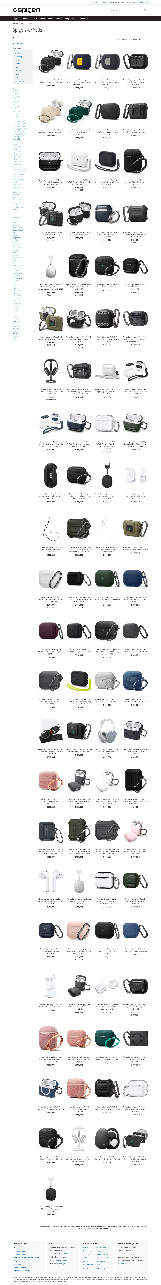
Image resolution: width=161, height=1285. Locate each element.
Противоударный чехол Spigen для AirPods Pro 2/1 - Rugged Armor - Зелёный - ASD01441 (135, 444)
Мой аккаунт (18, 1264)
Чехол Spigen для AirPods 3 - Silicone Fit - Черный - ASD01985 (135, 650)
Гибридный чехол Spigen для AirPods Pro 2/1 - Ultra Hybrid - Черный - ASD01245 (107, 901)
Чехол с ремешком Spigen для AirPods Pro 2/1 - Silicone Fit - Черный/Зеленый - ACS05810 (79, 701)
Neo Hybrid (87, 1247)
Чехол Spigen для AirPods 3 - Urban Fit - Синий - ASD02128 (135, 700)
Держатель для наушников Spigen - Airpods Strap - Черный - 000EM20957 (51, 549)
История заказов (20, 1267)
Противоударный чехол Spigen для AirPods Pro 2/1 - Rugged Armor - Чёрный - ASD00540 (51, 182)
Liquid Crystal (88, 1265)
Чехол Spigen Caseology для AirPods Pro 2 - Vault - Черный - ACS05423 (50, 496)
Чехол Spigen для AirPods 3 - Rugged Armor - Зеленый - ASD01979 (135, 901)
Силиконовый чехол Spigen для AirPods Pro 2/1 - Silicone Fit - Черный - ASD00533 (107, 651)
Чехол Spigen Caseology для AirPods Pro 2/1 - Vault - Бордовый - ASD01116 (51, 651)
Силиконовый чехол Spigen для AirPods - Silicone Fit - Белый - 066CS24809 (107, 801)
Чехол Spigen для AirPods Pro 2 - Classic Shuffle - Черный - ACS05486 (135, 1059)
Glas (99, 1265)
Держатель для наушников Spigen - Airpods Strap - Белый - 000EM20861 (107, 549)
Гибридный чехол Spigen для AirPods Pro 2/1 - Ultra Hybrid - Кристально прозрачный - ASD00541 (107, 445)
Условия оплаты (20, 1254)
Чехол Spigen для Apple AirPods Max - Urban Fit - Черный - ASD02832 (51, 1209)
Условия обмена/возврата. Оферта (27, 1258)
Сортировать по (123, 39)
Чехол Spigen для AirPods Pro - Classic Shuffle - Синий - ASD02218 (51, 1108)
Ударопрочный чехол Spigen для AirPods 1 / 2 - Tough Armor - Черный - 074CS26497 (135, 801)
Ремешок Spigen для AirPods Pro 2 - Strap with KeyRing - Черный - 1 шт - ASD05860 (51, 751)
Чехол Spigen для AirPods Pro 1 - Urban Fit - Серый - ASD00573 (107, 700)
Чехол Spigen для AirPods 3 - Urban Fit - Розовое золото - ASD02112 (51, 801)
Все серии (101, 1268)
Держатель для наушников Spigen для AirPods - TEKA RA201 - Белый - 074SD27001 (51, 901)
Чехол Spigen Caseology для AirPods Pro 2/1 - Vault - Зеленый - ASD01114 (107, 599)
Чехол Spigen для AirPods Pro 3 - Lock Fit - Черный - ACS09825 (135, 131)
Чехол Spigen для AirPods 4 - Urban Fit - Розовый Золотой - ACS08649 (79, 1109)
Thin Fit (86, 1254)
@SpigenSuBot (61, 1260)
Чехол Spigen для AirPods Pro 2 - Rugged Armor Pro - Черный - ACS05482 (135, 1007)
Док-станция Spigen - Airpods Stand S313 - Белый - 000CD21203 (50, 1006)
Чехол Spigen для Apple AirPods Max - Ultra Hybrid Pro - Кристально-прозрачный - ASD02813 (51, 287)
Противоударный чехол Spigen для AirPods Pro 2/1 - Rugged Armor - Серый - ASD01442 (79, 444)
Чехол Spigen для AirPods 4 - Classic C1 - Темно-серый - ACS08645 (107, 234)
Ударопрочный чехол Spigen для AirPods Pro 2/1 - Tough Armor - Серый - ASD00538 (107, 851)
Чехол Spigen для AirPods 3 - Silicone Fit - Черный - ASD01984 (79, 650)
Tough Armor (102, 1251)
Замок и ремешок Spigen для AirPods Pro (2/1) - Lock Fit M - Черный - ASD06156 (135, 391)
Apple (23, 24)
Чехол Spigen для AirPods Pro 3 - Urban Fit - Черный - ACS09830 (51, 81)
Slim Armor (87, 1251)
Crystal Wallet (88, 1261)
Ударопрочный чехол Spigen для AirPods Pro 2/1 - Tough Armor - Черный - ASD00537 (79, 599)
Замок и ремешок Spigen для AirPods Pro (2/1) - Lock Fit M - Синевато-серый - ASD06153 (51, 444)
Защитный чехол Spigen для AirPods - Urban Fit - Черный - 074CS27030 (135, 182)
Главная (15, 24)
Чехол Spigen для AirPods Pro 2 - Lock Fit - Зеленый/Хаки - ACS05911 (51, 338)
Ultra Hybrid (101, 1247)
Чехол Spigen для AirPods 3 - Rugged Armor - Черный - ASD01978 (135, 287)
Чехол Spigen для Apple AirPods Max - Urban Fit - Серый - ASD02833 (79, 901)
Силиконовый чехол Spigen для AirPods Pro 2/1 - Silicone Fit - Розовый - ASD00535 (79, 951)
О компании (18, 1248)
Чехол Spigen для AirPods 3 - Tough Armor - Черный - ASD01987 (107, 1108)
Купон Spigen (61, 1263)
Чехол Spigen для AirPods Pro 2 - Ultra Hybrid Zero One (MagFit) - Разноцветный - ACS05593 (135, 339)
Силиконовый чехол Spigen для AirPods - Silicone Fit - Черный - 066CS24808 (79, 1007)
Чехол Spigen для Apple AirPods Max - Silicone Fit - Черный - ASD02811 (107, 496)
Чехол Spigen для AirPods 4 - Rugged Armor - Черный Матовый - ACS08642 (107, 339)
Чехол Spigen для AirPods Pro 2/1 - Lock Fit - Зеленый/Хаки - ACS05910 (135, 548)
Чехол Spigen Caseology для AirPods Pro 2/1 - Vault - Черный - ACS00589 (107, 951)
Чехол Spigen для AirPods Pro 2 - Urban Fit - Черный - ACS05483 (79, 233)
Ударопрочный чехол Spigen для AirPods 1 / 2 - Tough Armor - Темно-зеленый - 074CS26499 (79, 851)
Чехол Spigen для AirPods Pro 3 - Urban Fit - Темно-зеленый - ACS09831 (79, 132)
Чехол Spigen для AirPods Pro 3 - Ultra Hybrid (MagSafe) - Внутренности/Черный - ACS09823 (79, 391)
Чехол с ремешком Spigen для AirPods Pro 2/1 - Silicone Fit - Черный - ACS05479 (107, 182)
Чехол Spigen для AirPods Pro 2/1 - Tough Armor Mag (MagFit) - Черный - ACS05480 (135, 234)
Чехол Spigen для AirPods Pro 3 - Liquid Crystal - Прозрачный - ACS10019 (107, 391)
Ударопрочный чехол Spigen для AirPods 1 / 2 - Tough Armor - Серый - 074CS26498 (51, 851)
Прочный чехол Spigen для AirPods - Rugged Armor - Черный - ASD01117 (79, 287)
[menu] (23, 67)
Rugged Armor (102, 1254)
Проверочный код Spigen (23, 1271)
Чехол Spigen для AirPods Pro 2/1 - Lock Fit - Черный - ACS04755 (79, 750)
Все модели (122, 1263)
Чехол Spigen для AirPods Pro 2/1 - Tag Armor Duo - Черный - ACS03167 (79, 339)
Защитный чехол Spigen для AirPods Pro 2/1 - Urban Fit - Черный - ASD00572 (79, 496)
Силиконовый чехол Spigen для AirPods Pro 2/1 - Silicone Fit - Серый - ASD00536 (51, 701)
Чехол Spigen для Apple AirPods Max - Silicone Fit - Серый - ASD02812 (107, 751)
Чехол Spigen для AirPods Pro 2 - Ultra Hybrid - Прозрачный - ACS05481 (135, 1109)
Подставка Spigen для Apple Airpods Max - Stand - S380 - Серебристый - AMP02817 (79, 1159)
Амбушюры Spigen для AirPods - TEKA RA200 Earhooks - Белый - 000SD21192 (135, 496)
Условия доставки (20, 1251)
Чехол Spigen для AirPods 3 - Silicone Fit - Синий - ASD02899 (135, 950)
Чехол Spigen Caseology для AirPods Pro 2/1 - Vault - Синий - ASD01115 (135, 599)
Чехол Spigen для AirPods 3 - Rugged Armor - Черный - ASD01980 (51, 951)
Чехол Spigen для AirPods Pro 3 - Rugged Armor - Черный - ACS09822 (135, 82)
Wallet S (86, 1268)
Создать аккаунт (142, 2)
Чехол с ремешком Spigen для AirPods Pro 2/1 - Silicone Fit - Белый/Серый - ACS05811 (79, 182)
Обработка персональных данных (26, 1261)
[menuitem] (16, 18)
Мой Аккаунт (95, 2)
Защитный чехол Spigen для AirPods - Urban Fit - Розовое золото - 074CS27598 (51, 1059)
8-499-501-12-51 (62, 1254)
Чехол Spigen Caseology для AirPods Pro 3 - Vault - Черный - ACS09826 (107, 132)
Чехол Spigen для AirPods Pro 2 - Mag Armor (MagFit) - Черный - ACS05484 (135, 1159)
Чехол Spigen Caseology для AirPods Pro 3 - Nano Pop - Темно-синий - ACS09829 (79, 82)
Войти (104, 2)
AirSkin (85, 1258)
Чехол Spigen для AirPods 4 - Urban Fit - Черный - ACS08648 (51, 1158)
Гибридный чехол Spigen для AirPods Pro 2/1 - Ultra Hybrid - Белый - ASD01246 (107, 1007)
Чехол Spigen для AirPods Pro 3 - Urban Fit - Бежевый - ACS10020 (51, 131)
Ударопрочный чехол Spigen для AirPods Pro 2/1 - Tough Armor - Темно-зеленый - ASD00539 (79, 549)
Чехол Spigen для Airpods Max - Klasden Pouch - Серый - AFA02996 (107, 1158)
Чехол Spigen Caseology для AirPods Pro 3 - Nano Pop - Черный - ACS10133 (107, 82)
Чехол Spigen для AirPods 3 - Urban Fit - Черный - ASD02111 (107, 286)
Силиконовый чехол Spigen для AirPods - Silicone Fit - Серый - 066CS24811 (79, 801)
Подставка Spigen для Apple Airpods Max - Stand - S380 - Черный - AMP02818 (51, 391)
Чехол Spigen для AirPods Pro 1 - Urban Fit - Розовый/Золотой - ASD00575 (79, 1059)
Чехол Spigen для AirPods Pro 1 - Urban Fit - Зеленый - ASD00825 (107, 1058)
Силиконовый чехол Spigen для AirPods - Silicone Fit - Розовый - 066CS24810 (135, 851)
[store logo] (26, 10)
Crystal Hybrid (102, 1258)
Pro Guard (101, 1261)
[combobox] (126, 10)
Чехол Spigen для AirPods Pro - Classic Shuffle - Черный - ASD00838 (135, 751)
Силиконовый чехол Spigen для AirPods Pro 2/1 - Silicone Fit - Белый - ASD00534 (51, 599)
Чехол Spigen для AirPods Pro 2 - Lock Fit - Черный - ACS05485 (51, 233)
